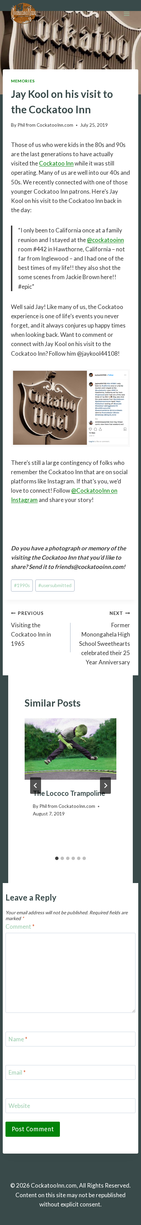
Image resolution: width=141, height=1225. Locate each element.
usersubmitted (55, 585)
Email (17, 1072)
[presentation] (70, 749)
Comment (20, 926)
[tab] (57, 858)
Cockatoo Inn (56, 163)
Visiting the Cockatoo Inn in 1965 (31, 628)
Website (19, 1105)
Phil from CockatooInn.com (45, 125)
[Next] (105, 785)
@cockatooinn (105, 239)
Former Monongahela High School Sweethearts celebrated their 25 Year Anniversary (104, 638)
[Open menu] (126, 13)
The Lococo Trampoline (69, 793)
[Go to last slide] (35, 785)
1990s (22, 585)
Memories (23, 80)
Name (18, 1039)
